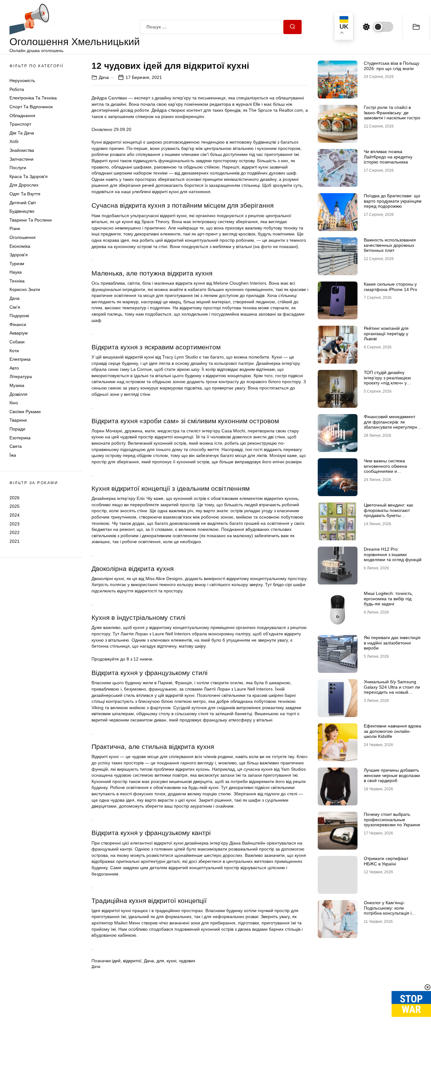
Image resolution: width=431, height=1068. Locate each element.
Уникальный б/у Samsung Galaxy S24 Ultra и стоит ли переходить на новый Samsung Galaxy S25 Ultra (392, 689)
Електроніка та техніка (33, 98)
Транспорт (20, 124)
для (160, 960)
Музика (16, 385)
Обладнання (22, 115)
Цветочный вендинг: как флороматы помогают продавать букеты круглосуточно (388, 512)
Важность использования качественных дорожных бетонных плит (390, 245)
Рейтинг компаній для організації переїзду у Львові (386, 333)
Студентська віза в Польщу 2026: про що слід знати (391, 66)
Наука (15, 272)
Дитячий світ (22, 202)
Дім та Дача (21, 132)
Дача (14, 298)
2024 (14, 515)
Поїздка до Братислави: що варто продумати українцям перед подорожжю (393, 201)
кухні (171, 960)
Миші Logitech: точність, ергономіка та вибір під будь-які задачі (388, 599)
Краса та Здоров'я (28, 176)
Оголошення (22, 237)
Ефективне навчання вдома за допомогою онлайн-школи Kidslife (392, 731)
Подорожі (19, 315)
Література (20, 376)
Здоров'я (18, 254)
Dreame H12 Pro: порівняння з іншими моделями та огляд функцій (393, 554)
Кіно (13, 402)
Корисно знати (24, 289)
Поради (17, 428)
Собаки (17, 341)
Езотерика (20, 437)
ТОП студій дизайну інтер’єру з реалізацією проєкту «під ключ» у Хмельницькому (387, 380)
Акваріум (18, 333)
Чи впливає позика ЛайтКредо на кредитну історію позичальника (388, 157)
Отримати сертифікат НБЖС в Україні (386, 861)
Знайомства (21, 150)
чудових (187, 960)
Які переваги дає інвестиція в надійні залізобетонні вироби (392, 643)
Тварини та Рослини (30, 219)
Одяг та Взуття (24, 193)
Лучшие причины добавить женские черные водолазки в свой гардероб (392, 775)
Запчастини (21, 159)
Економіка (19, 246)
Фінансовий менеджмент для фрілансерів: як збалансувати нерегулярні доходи (391, 424)
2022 (14, 532)
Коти (14, 350)
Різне (14, 228)
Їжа (12, 455)
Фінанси (17, 324)
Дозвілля (18, 394)
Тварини (18, 420)
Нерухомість (22, 80)
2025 (14, 506)
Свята (15, 446)
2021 (14, 541)
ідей (116, 960)
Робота (16, 89)
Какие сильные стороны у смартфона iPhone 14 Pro (390, 287)
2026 (14, 497)
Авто (14, 368)
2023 (14, 523)
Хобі (13, 141)
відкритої (132, 960)
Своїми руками (25, 411)
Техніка (17, 280)
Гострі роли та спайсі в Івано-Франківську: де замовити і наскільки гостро (392, 113)
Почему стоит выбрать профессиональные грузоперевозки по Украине (392, 820)
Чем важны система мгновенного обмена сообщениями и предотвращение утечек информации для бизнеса (391, 471)
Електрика (20, 359)
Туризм (16, 263)
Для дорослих (23, 185)
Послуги (17, 167)
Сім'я (14, 307)
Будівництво (21, 211)
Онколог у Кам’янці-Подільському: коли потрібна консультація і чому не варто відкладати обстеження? (390, 913)
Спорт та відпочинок (31, 106)
